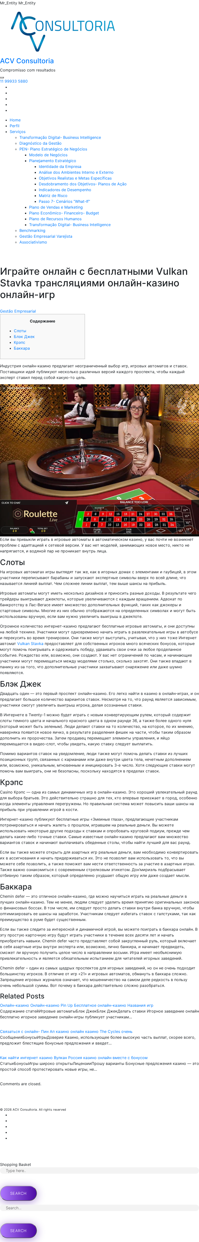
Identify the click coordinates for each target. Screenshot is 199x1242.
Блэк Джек (24, 336)
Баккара (22, 348)
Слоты (20, 330)
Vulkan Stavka (30, 643)
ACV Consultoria (27, 61)
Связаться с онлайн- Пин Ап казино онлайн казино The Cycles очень (66, 1031)
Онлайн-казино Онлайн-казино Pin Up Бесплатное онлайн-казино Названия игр (76, 1005)
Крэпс (19, 342)
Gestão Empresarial (18, 311)
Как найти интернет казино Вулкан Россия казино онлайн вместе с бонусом (74, 1057)
